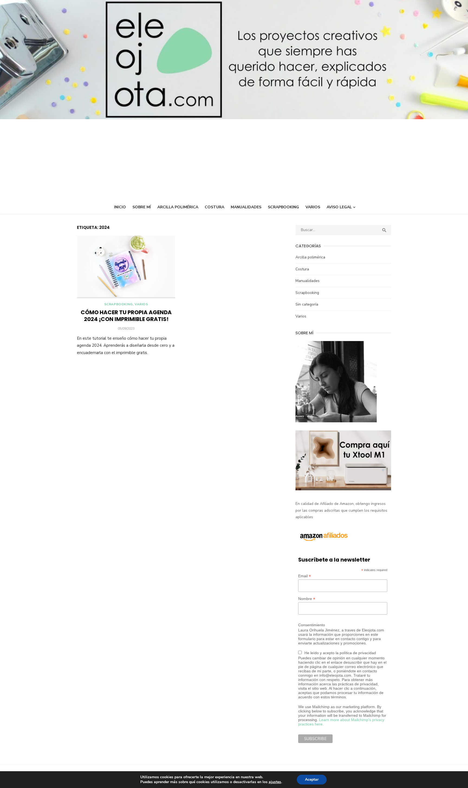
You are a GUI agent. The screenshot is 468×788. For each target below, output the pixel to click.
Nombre (306, 598)
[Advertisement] (234, 160)
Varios (313, 207)
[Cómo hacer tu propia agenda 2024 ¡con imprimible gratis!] (126, 267)
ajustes (275, 782)
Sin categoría (306, 304)
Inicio (120, 207)
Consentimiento (311, 625)
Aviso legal (339, 207)
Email (304, 576)
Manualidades (246, 207)
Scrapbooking (283, 207)
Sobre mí (141, 207)
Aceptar (311, 779)
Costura (214, 207)
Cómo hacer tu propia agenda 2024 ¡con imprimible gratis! (126, 316)
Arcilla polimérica (177, 207)
